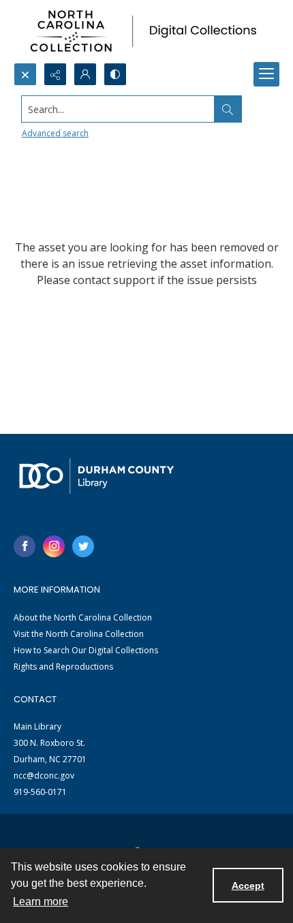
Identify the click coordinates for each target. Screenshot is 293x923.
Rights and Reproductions (63, 666)
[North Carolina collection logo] (146, 31)
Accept (248, 885)
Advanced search (55, 133)
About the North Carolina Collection (83, 617)
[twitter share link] (83, 546)
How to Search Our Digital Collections (86, 650)
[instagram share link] (54, 546)
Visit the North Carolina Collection (79, 634)
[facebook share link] (24, 546)
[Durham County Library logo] (96, 475)
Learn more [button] (40, 901)
